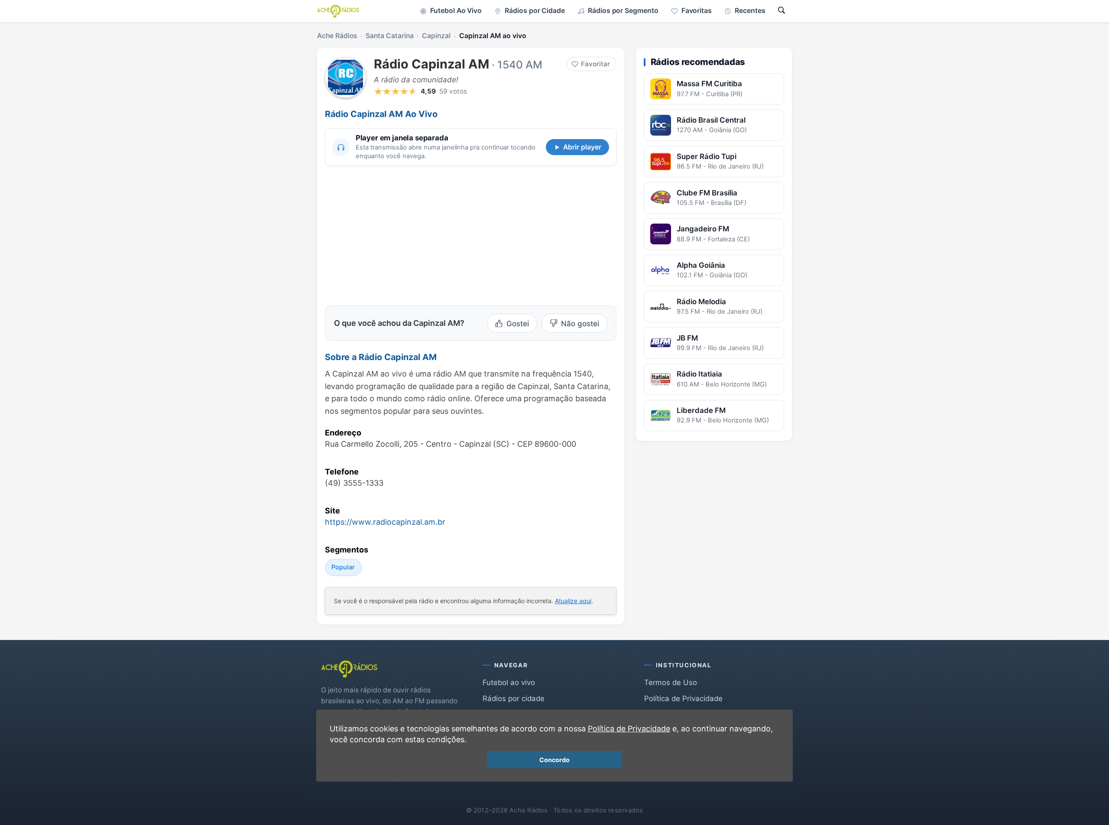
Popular (343, 567)
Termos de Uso (670, 682)
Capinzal (436, 36)
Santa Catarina (390, 36)
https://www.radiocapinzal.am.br (385, 521)
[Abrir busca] (781, 11)
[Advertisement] (397, 234)
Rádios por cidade (514, 698)
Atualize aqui (573, 600)
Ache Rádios (337, 36)
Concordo (554, 759)
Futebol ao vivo (509, 682)
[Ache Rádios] (338, 11)
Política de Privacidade (683, 698)
